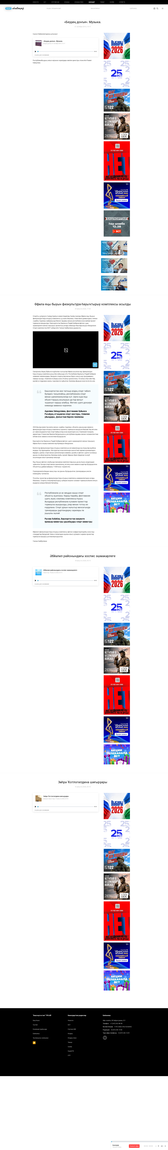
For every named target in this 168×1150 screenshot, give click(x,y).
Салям (112, 2)
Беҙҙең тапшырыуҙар (54, 8)
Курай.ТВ (122, 2)
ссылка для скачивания (42, 55)
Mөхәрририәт (95, 8)
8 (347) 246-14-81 (124, 1033)
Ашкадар (92, 2)
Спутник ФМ (55, 2)
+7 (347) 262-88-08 (116, 1023)
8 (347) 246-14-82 (116, 1030)
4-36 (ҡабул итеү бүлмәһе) (123, 1026)
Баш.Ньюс (36, 1020)
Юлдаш (66, 2)
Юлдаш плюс (79, 2)
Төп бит (35, 1025)
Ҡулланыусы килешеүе (40, 1038)
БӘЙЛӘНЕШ (133, 8)
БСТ (45, 2)
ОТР (69, 1055)
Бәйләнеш (36, 1033)
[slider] (65, 51)
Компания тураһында (40, 1029)
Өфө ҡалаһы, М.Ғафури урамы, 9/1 (114, 1020)
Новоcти (35, 2)
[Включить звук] (95, 364)
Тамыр (102, 2)
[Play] (158, 1146)
